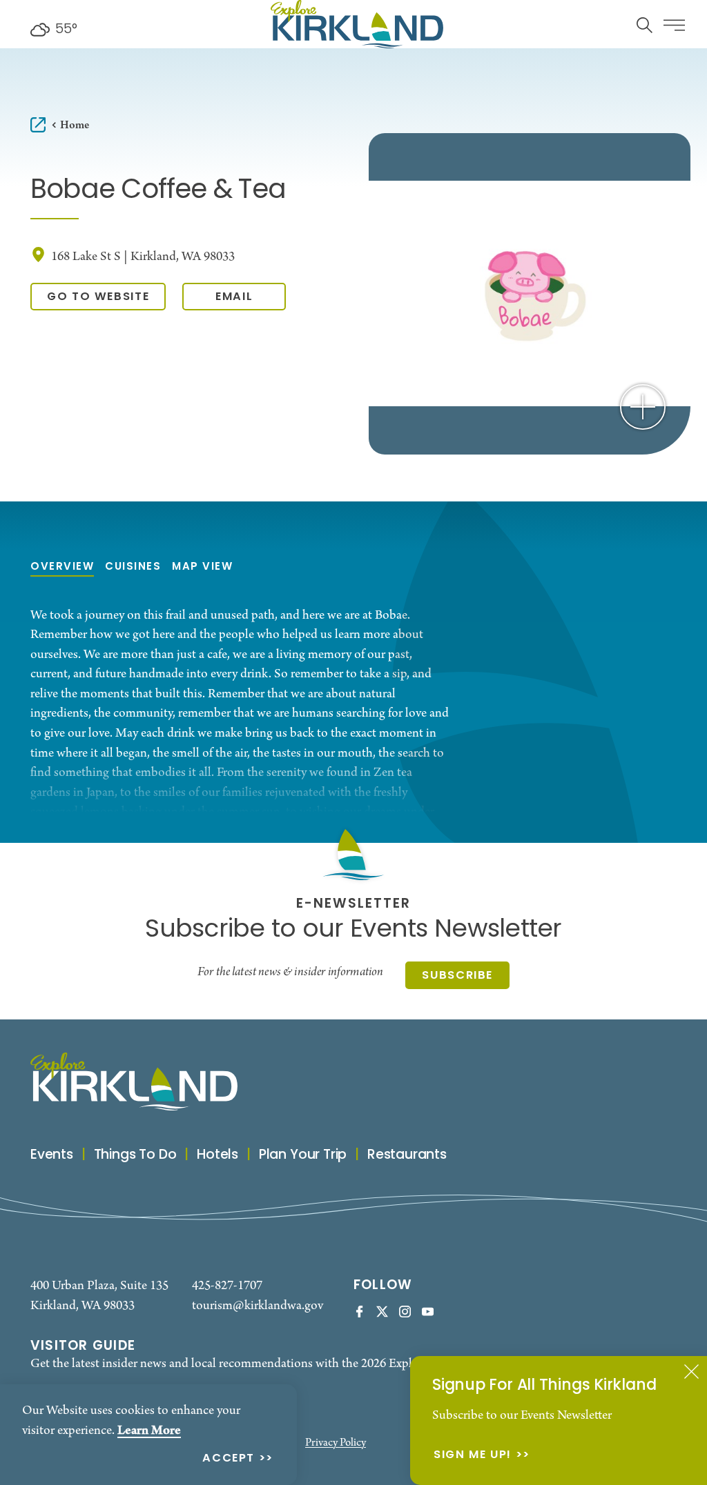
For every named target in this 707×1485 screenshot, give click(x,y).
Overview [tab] (62, 567)
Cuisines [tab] (133, 567)
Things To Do (135, 1155)
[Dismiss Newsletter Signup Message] (691, 1371)
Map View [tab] (202, 567)
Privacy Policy (335, 1443)
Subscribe (457, 976)
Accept (228, 1458)
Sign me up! (473, 1455)
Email (234, 297)
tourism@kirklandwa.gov (257, 1305)
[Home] (357, 24)
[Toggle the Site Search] (644, 23)
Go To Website (98, 297)
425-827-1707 (227, 1285)
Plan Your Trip (303, 1155)
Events (51, 1155)
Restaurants (407, 1155)
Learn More (149, 1430)
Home (74, 125)
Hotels (217, 1155)
